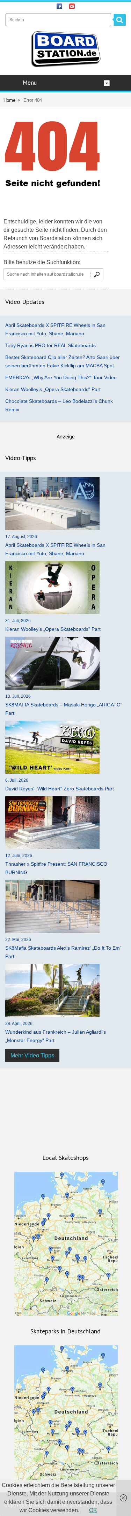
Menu (30, 82)
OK (93, 1510)
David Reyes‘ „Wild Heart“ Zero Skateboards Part (59, 788)
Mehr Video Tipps (32, 1055)
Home (9, 100)
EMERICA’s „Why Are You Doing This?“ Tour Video (61, 377)
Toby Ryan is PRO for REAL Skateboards (50, 345)
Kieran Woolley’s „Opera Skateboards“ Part (53, 389)
